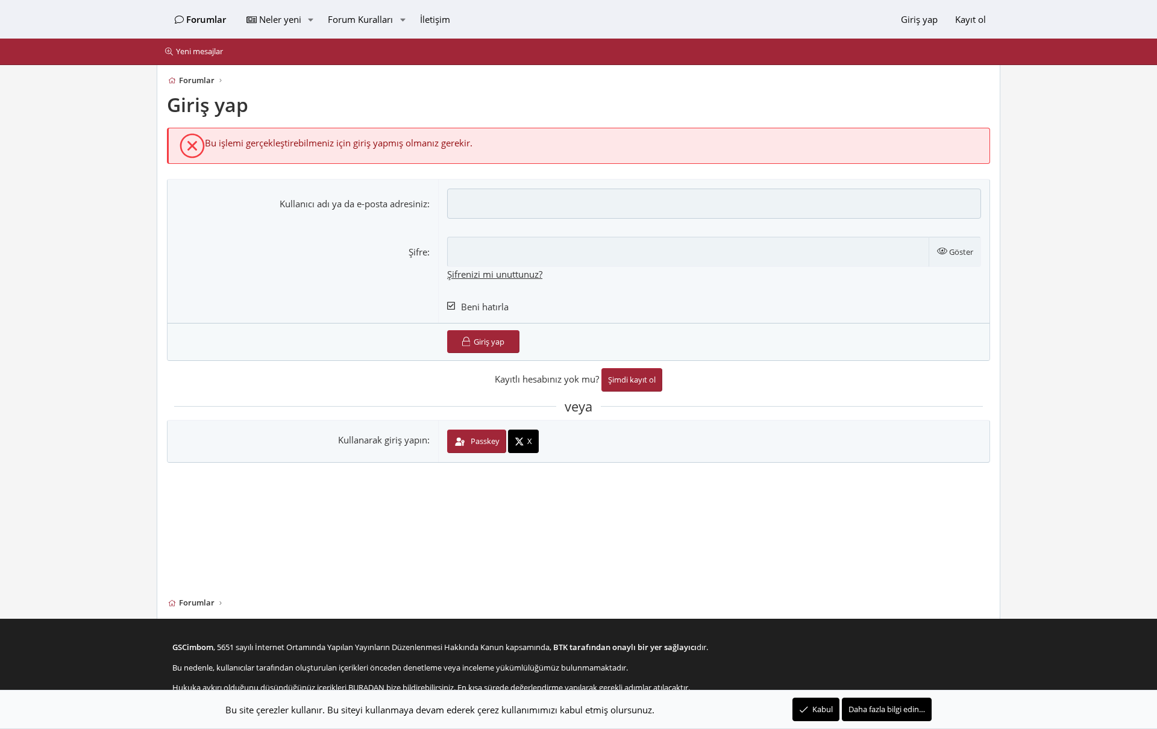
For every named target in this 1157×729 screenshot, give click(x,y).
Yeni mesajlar (199, 51)
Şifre (418, 252)
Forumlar (206, 19)
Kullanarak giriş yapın (382, 440)
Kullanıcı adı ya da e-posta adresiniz (353, 204)
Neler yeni (280, 19)
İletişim (435, 19)
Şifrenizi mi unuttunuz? (494, 274)
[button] (310, 19)
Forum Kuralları (360, 19)
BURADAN (366, 687)
